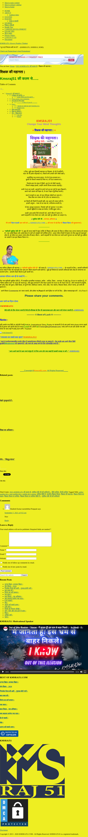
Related (19, 116)
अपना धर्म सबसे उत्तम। (12, 605)
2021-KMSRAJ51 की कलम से (20, 492)
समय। (7, 617)
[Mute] (81, 672)
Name (3, 550)
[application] (44, 649)
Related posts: (21, 108)
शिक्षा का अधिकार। (17, 111)
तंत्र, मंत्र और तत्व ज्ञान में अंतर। (15, 611)
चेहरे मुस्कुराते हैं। (16, 109)
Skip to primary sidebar (13, 5)
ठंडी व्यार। (8, 607)
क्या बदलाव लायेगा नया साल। (14, 599)
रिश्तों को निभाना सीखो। (13, 609)
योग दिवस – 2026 (10, 586)
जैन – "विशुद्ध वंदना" (17, 113)
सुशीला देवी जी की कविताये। (41, 492)
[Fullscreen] (85, 672)
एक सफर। (8, 594)
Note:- (14, 104)
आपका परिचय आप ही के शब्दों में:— (25, 97)
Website (3, 558)
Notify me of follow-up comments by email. (18, 563)
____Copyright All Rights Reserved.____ (44, 371)
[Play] (3, 672)
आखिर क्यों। (9, 615)
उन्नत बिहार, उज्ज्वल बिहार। (14, 584)
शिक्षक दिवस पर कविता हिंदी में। (30, 496)
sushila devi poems (29, 494)
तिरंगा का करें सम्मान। (12, 592)
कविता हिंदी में (41, 494)
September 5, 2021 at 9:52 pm (15, 513)
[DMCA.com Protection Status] (14, 826)
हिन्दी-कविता (64, 492)
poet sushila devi (15, 494)
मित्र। (7, 613)
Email (3, 554)
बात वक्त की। (9, 590)
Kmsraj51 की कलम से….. (14, 93)
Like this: (19, 115)
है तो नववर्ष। (9, 601)
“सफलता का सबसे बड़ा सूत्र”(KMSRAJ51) (28, 106)
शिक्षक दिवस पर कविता (11, 496)
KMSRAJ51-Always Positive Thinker (14, 43)
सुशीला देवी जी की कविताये (50, 496)
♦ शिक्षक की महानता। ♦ (18, 95)
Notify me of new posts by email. (15, 567)
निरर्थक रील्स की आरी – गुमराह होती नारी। (19, 588)
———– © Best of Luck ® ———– (27, 102)
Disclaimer (4, 830)
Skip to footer (9, 7)
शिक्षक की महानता (67, 494)
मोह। (6, 603)
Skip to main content (12, 3)
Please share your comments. (20, 99)
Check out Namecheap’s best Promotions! (15, 51)
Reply (7, 521)
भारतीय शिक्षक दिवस (53, 494)
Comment (4, 546)
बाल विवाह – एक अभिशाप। (13, 596)
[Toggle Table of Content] (1, 90)
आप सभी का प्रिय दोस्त (18, 101)
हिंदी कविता (55, 492)
